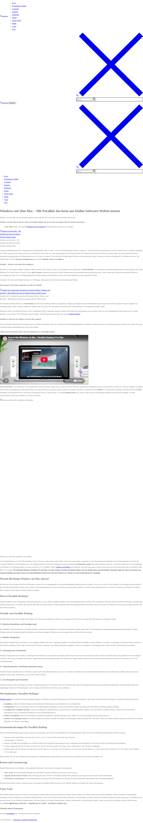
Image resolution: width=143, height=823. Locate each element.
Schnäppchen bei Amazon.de (36, 227)
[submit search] (94, 99)
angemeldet (10, 813)
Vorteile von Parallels (63, 567)
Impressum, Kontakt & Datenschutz (25, 820)
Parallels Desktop (6, 699)
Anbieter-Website (74, 314)
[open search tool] (109, 96)
